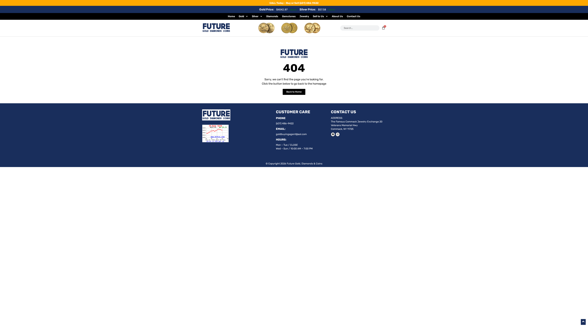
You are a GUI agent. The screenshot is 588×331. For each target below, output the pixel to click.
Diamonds (272, 16)
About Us (337, 16)
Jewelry (304, 16)
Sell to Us (318, 16)
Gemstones (289, 16)
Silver (255, 16)
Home (231, 16)
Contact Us (353, 16)
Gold (241, 16)
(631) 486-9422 (309, 3)
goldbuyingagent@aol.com (291, 134)
